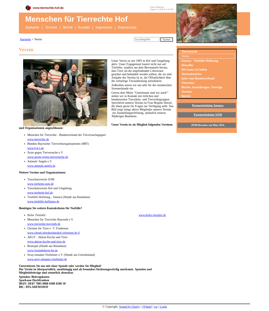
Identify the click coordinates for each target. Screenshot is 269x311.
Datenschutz (127, 27)
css (155, 306)
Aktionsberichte (191, 74)
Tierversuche (189, 51)
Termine (51, 27)
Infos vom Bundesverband (198, 78)
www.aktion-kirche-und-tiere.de (46, 241)
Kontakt (84, 27)
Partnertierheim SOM (208, 114)
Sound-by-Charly (129, 306)
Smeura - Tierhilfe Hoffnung (199, 60)
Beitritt (68, 27)
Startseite (32, 27)
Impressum (104, 27)
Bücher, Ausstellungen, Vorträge (201, 87)
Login (163, 306)
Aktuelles (187, 65)
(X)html (147, 306)
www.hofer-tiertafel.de (152, 215)
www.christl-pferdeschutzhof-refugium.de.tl (53, 232)
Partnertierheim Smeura (207, 105)
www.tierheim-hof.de (40, 192)
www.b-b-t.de (35, 148)
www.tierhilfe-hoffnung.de (43, 201)
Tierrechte (187, 82)
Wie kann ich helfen (194, 69)
